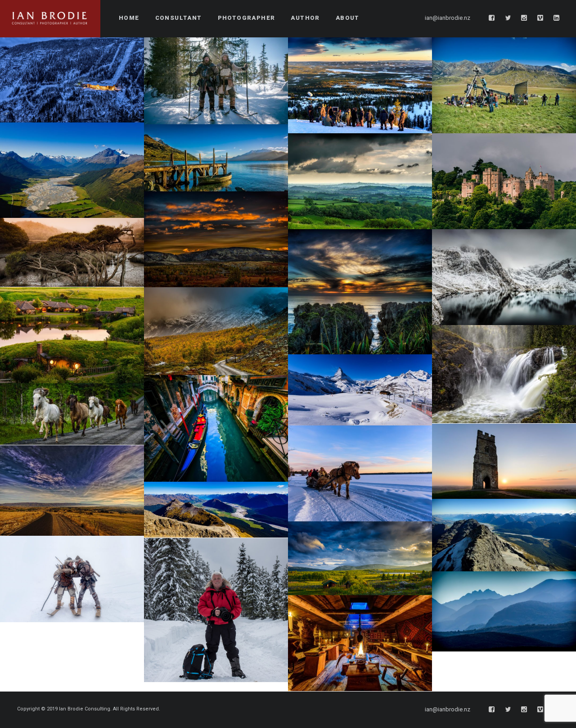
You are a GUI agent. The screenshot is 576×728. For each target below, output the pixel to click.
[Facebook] (491, 18)
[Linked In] (556, 18)
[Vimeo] (540, 18)
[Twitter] (508, 18)
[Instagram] (524, 18)
